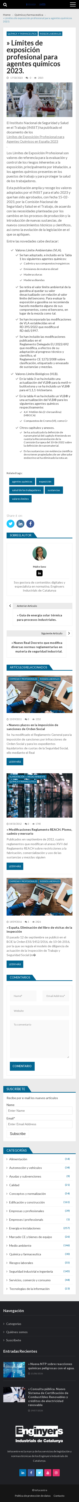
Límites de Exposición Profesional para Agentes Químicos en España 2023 (35, 139)
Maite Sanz (39, 567)
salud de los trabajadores (26, 490)
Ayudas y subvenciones (25, 1176)
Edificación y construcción (27, 1202)
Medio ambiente (36, 776)
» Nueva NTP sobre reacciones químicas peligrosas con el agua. (51, 1366)
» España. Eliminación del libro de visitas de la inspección (39, 929)
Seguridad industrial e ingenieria (31, 1271)
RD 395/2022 (29, 327)
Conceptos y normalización (27, 1193)
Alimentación (17, 776)
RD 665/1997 (29, 330)
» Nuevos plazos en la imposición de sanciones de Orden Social (32, 727)
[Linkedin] (39, 573)
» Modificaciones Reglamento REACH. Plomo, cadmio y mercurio (39, 831)
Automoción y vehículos (25, 1168)
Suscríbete (13, 1340)
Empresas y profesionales (23, 679)
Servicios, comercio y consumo (30, 1280)
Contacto (59, 1495)
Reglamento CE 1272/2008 (38, 359)
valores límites (20, 498)
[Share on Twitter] (10, 524)
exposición (45, 481)
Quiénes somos (17, 1332)
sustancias (54, 490)
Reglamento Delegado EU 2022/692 (44, 344)
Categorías (13, 1324)
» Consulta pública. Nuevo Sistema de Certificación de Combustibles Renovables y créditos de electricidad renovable (48, 1397)
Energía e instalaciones (25, 1228)
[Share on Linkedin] (20, 524)
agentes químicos (22, 481)
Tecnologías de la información (29, 1289)
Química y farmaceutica (22, 33)
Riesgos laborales (50, 33)
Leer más (15, 761)
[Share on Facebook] (30, 524)
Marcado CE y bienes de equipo (30, 1237)
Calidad (14, 1185)
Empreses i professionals (26, 1219)
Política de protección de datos (33, 1495)
